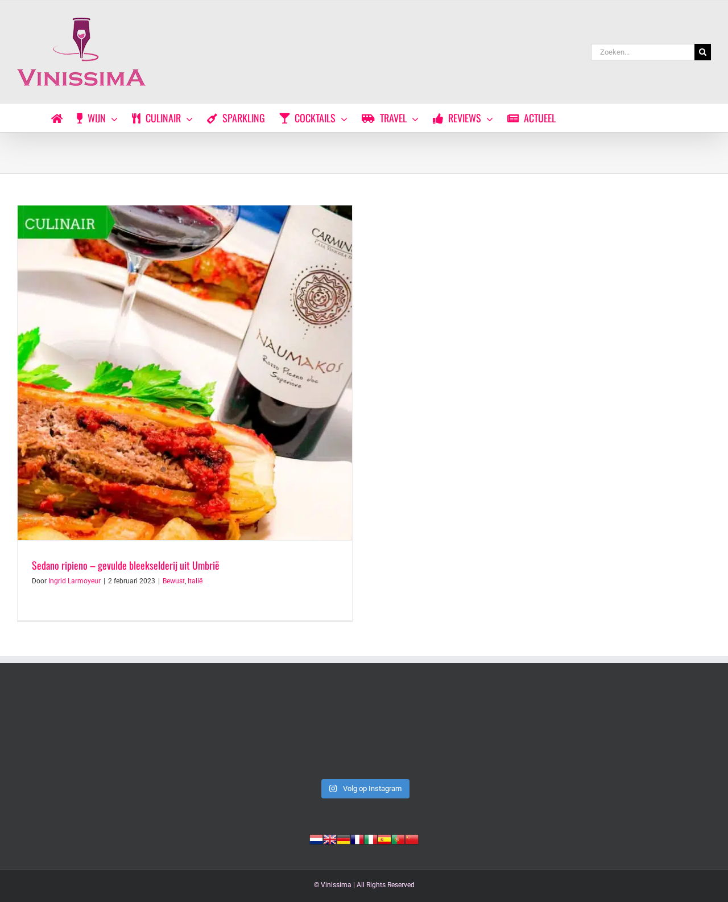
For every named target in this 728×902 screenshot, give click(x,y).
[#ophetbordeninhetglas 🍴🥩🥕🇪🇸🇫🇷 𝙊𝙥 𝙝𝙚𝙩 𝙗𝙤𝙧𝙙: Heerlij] (644, 731)
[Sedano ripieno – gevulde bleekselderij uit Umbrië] (185, 372)
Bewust (174, 581)
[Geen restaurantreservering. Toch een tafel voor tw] (84, 731)
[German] (343, 838)
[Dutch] (316, 838)
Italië (195, 581)
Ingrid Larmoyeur (74, 581)
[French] (357, 838)
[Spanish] (384, 838)
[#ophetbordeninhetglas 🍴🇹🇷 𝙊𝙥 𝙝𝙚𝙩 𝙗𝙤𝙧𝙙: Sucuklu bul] (364, 731)
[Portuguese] (398, 838)
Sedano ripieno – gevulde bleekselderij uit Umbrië (126, 565)
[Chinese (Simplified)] (412, 838)
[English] (330, 838)
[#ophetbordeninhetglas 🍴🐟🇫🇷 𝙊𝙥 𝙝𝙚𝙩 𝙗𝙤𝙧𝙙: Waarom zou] (504, 731)
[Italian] (371, 838)
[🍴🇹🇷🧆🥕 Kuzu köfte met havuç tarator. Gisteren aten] (224, 731)
